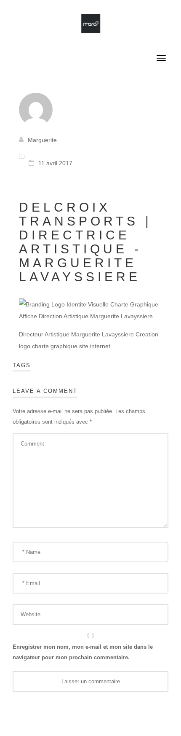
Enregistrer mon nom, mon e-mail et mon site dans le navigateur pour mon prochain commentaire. (83, 652)
